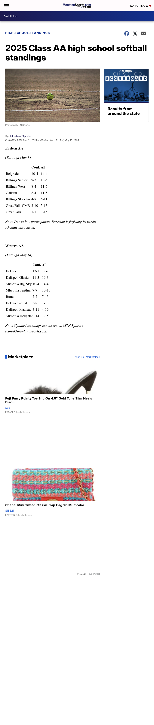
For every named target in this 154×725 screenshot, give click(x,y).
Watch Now (139, 6)
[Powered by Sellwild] (94, 573)
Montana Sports (20, 136)
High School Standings (27, 33)
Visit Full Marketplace (87, 357)
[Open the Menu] (6, 5)
